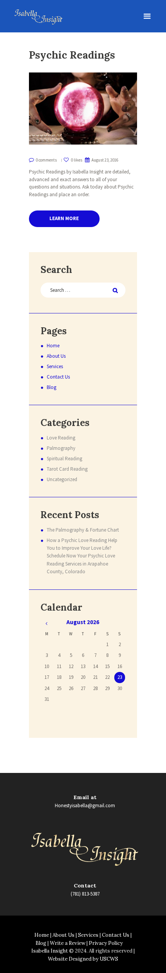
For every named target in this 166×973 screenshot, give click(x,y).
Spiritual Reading (64, 458)
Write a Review (67, 943)
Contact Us (58, 377)
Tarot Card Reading (67, 469)
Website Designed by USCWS (83, 959)
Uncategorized (62, 479)
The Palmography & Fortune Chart (83, 530)
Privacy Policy (106, 943)
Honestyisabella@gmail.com (85, 805)
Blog (51, 387)
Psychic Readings (72, 55)
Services (55, 366)
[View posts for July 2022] (47, 623)
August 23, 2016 (104, 160)
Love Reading (61, 437)
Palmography (61, 448)
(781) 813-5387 (85, 894)
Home (53, 345)
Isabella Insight (49, 951)
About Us (56, 356)
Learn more (64, 218)
